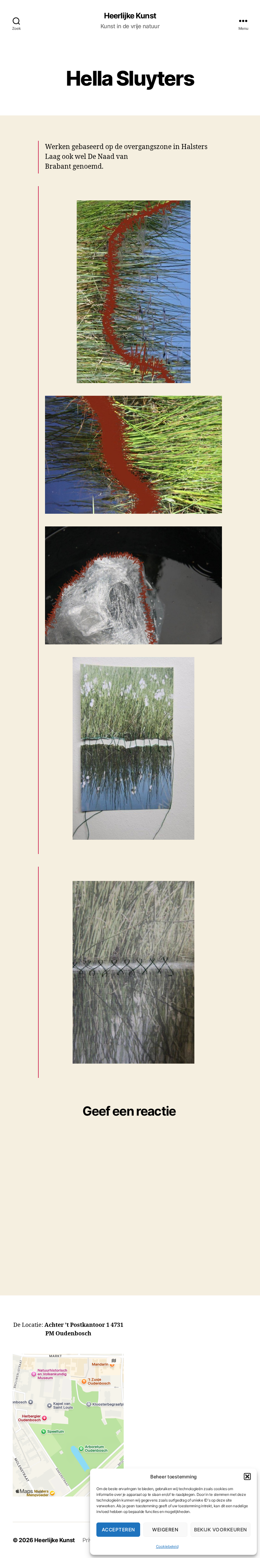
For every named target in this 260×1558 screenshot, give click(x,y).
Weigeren (165, 1530)
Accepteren (118, 1530)
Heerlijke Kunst (130, 16)
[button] (247, 1476)
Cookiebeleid (167, 1546)
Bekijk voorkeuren (220, 1530)
